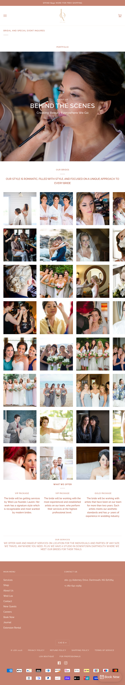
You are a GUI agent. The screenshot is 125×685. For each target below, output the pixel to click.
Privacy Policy (36, 650)
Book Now (8, 617)
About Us (8, 590)
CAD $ (61, 643)
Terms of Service (104, 650)
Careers (7, 612)
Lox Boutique (46, 656)
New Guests (9, 606)
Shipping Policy (80, 650)
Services (8, 580)
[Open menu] (8, 16)
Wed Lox (8, 596)
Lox (15, 650)
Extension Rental (12, 627)
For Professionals (70, 656)
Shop (6, 585)
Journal (7, 622)
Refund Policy (58, 650)
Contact (7, 601)
